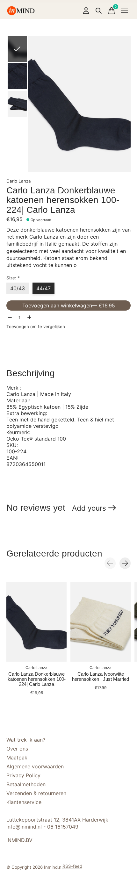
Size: (13, 277)
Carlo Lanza (18, 180)
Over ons (17, 748)
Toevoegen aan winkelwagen (68, 305)
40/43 (17, 288)
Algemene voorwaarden (35, 766)
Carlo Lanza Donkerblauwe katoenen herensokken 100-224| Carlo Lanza (37, 679)
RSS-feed (72, 866)
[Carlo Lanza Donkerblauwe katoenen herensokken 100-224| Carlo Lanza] (36, 622)
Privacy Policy (23, 775)
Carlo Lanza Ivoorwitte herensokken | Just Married (100, 677)
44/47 (43, 288)
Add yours (89, 508)
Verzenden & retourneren (36, 793)
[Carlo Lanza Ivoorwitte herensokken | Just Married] (100, 622)
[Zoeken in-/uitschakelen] (98, 10)
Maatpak (16, 757)
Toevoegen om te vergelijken (35, 326)
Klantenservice (23, 802)
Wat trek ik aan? (25, 740)
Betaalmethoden (26, 784)
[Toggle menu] (124, 10)
